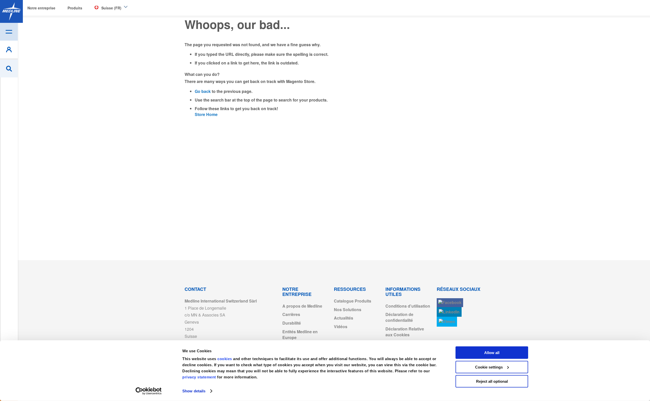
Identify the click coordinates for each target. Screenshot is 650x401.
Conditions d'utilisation (407, 306)
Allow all (491, 352)
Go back (203, 91)
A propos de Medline (302, 306)
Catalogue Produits (352, 301)
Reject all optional (492, 381)
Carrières (291, 314)
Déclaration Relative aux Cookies (404, 332)
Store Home (206, 114)
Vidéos (340, 326)
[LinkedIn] (449, 312)
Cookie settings (489, 367)
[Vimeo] (447, 322)
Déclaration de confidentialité (399, 317)
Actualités (343, 318)
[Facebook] (450, 302)
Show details (193, 391)
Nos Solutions (347, 309)
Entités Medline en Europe (300, 334)
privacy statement (199, 377)
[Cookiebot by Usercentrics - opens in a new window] (148, 391)
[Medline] (11, 11)
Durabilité (291, 323)
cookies (225, 359)
